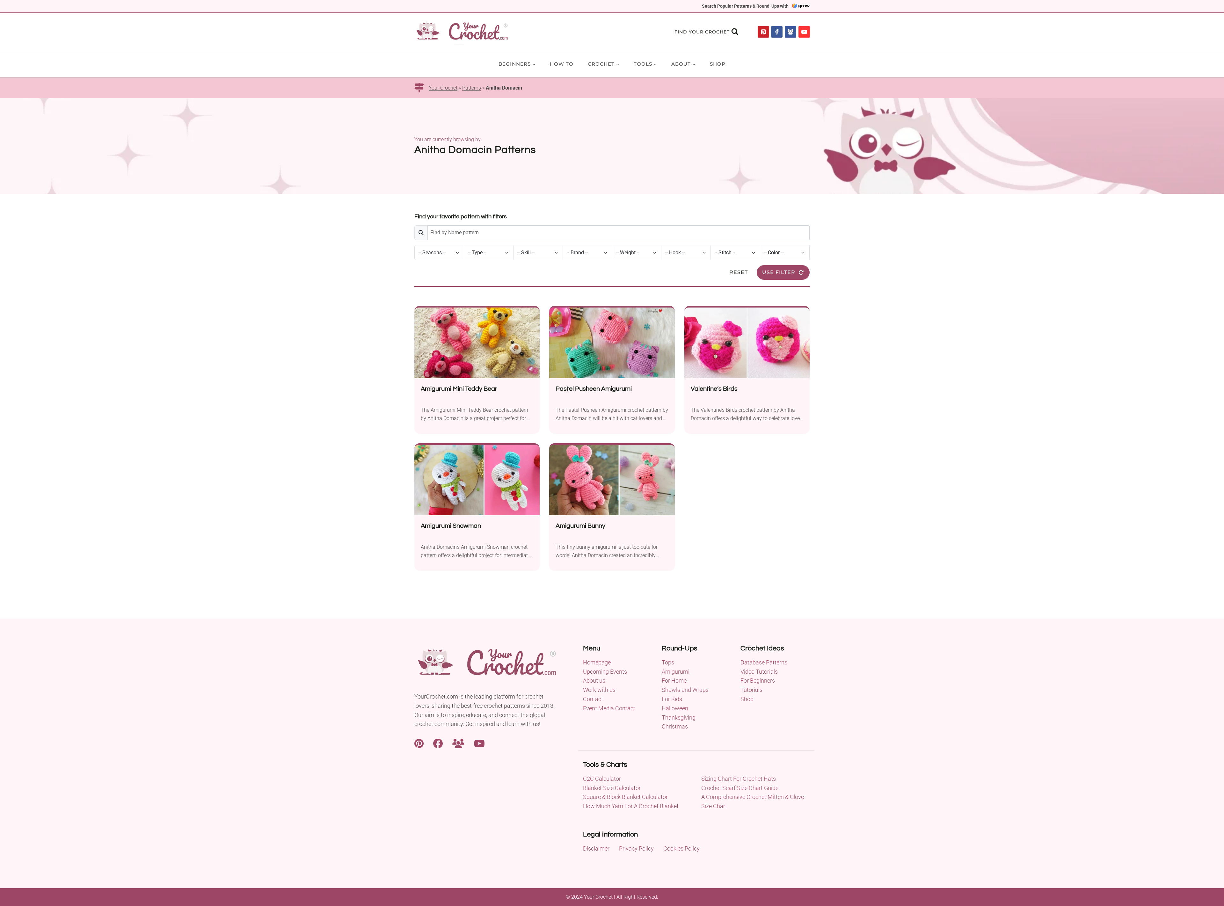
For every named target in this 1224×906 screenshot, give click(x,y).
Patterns (471, 88)
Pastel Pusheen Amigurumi (594, 389)
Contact (593, 699)
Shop (717, 64)
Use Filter (778, 272)
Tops (668, 662)
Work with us (599, 689)
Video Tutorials (759, 671)
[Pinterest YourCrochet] (419, 742)
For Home (674, 680)
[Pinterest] (763, 32)
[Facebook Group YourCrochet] (458, 742)
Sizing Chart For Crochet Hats (738, 778)
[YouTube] (804, 32)
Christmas (675, 726)
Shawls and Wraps (685, 689)
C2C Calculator (602, 778)
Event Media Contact (609, 708)
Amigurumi (675, 671)
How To (561, 64)
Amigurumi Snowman (451, 526)
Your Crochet (443, 88)
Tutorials (751, 689)
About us (594, 680)
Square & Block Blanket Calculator (625, 797)
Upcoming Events (605, 671)
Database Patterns (763, 662)
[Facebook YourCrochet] (438, 742)
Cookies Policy (681, 848)
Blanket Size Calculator (612, 788)
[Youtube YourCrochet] (479, 742)
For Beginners (757, 680)
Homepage (597, 662)
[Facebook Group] (790, 32)
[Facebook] (777, 32)
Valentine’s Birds (714, 389)
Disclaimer (596, 848)
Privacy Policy (636, 848)
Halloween (675, 708)
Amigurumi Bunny (580, 526)
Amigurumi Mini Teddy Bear (459, 389)
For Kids (672, 699)
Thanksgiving (679, 717)
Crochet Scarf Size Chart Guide (739, 788)
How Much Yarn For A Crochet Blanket (631, 806)
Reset (738, 272)
